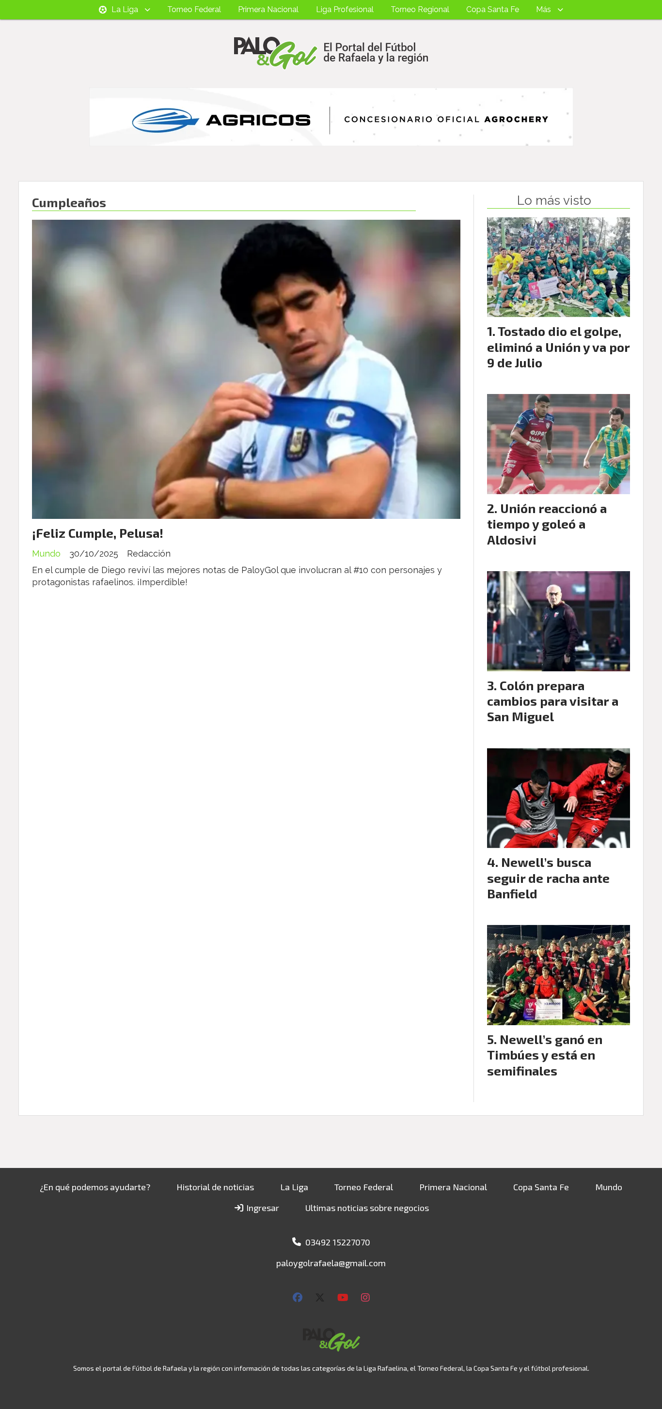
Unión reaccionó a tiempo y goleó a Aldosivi (547, 523)
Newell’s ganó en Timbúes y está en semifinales (544, 1054)
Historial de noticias (215, 1187)
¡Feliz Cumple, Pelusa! (97, 532)
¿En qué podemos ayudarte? (95, 1187)
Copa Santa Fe (492, 9)
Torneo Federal (194, 9)
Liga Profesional (345, 9)
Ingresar (261, 1207)
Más (543, 9)
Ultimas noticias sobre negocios (367, 1207)
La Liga (124, 9)
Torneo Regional (420, 9)
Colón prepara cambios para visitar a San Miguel (552, 701)
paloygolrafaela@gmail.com (331, 1262)
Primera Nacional (268, 9)
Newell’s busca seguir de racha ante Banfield (548, 877)
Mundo (46, 553)
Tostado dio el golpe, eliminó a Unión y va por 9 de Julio (558, 346)
